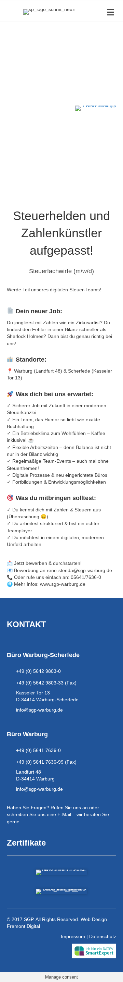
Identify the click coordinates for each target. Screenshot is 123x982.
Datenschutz (102, 936)
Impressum (73, 936)
